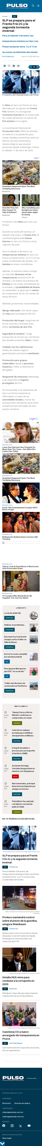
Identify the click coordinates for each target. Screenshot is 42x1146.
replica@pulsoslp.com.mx (13, 1117)
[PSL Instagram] (12, 1126)
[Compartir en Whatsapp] (13, 65)
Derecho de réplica (22, 1103)
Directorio (6, 1103)
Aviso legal (6, 1138)
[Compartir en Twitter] (9, 65)
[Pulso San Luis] (17, 6)
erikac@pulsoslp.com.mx (12, 1112)
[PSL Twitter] (20, 1126)
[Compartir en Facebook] (4, 65)
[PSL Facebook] (3, 1126)
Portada (4, 16)
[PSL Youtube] (29, 1126)
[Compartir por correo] (18, 65)
